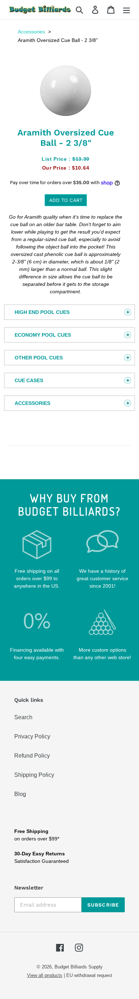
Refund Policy (32, 756)
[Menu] (126, 10)
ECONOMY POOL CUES (43, 335)
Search (23, 717)
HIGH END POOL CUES (42, 312)
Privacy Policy (32, 736)
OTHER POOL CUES (39, 357)
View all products (44, 975)
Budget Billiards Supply (79, 966)
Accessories (31, 31)
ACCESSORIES (32, 403)
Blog (20, 794)
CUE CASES (29, 380)
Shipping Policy (34, 775)
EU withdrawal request (89, 975)
